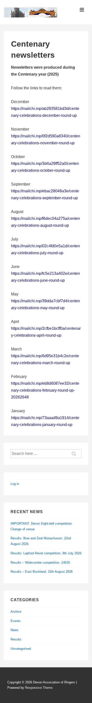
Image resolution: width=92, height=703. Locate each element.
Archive (16, 611)
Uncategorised (21, 648)
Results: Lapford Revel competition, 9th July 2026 (46, 553)
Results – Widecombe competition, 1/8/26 (40, 562)
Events (16, 621)
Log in (15, 484)
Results (16, 639)
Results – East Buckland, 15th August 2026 (42, 571)
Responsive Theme (39, 688)
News (14, 630)
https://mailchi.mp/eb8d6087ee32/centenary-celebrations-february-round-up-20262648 (45, 390)
